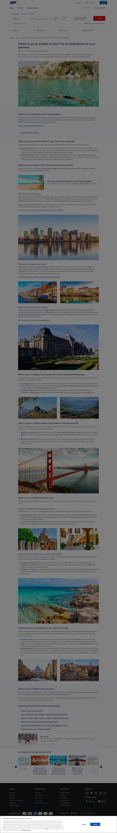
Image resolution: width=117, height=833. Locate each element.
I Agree (95, 824)
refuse (46, 828)
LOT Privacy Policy (26, 830)
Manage (84, 824)
